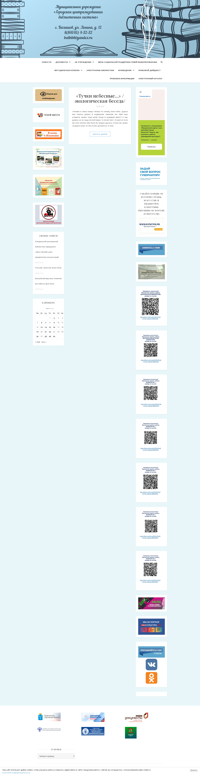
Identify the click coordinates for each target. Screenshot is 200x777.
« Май (37, 342)
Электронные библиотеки (100, 70)
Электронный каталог (150, 78)
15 (50, 327)
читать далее (100, 134)
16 (54, 327)
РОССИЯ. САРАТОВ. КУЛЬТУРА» (48, 268)
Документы (62, 62)
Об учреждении (83, 62)
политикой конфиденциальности (16, 772)
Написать (151, 147)
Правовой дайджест (150, 70)
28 (46, 336)
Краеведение (125, 70)
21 (46, 332)
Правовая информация (122, 78)
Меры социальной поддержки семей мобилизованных (127, 62)
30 (54, 336)
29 (50, 336)
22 (50, 332)
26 (37, 336)
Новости (46, 62)
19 (37, 332)
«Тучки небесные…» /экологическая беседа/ (100, 98)
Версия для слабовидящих (49, 96)
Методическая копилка (67, 70)
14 (46, 327)
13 (42, 327)
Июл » (43, 342)
